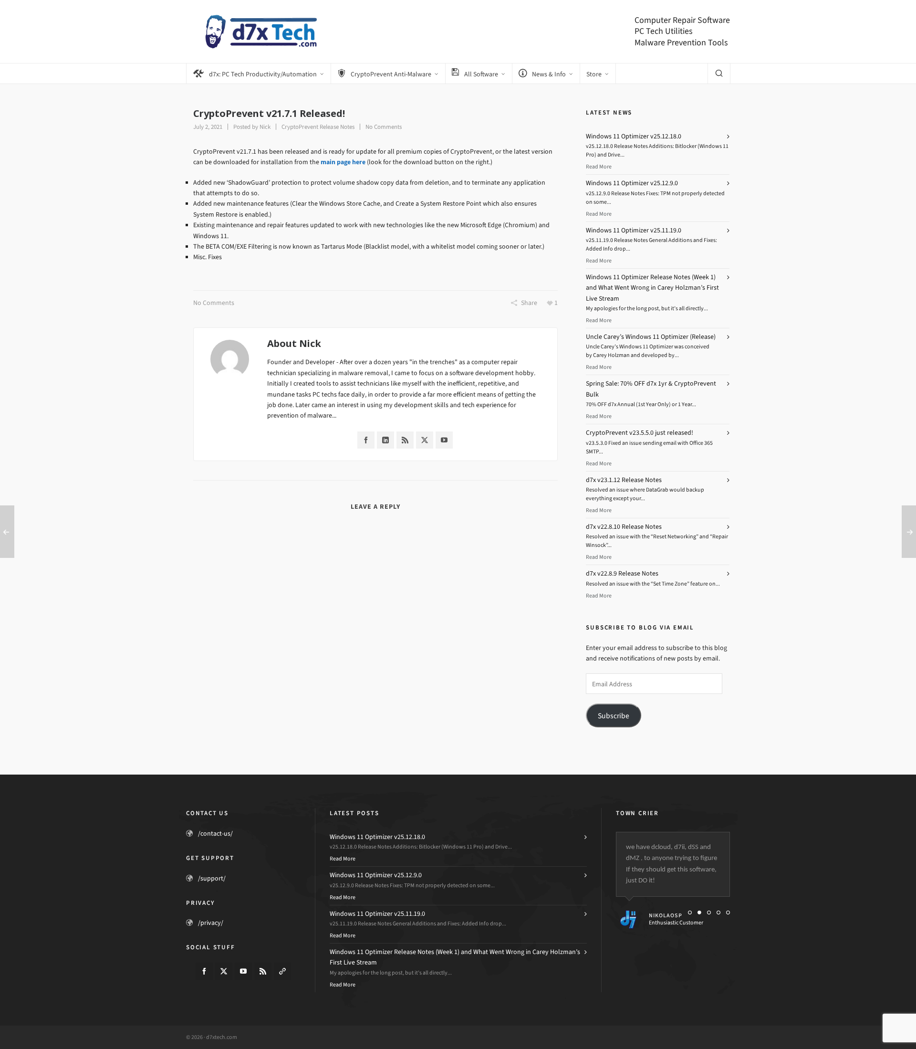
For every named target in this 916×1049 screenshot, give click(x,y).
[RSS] (405, 440)
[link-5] (282, 971)
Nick (265, 127)
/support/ (212, 878)
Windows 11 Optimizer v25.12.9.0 (632, 183)
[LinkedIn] (385, 440)
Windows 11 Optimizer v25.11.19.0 (633, 230)
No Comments (383, 127)
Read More (599, 166)
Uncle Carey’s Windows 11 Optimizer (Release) (651, 336)
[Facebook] (366, 440)
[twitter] (223, 971)
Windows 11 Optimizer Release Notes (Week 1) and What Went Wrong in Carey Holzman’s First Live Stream (652, 288)
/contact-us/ (215, 833)
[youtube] (243, 971)
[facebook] (204, 971)
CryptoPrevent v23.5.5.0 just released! (639, 432)
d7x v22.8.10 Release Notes (624, 526)
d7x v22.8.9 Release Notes (622, 573)
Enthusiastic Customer (676, 922)
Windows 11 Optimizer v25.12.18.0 (633, 136)
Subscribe (613, 716)
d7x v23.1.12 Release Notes (624, 479)
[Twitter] (424, 440)
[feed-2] (262, 971)
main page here (343, 162)
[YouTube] (444, 440)
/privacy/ (210, 922)
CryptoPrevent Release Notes (317, 127)
